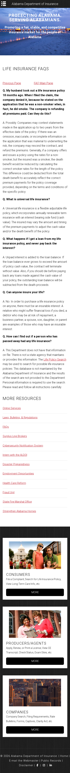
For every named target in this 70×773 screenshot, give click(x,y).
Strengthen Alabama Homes (19, 511)
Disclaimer (26, 765)
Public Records (51, 760)
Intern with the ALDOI (15, 455)
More (35, 592)
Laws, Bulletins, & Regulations (20, 417)
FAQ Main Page (43, 83)
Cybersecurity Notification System (23, 445)
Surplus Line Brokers (15, 436)
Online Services (12, 408)
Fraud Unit (9, 492)
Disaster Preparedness (16, 464)
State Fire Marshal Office (17, 501)
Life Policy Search (55, 359)
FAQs (6, 426)
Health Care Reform (14, 483)
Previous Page (12, 83)
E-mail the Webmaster (24, 760)
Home (64, 756)
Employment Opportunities (18, 473)
